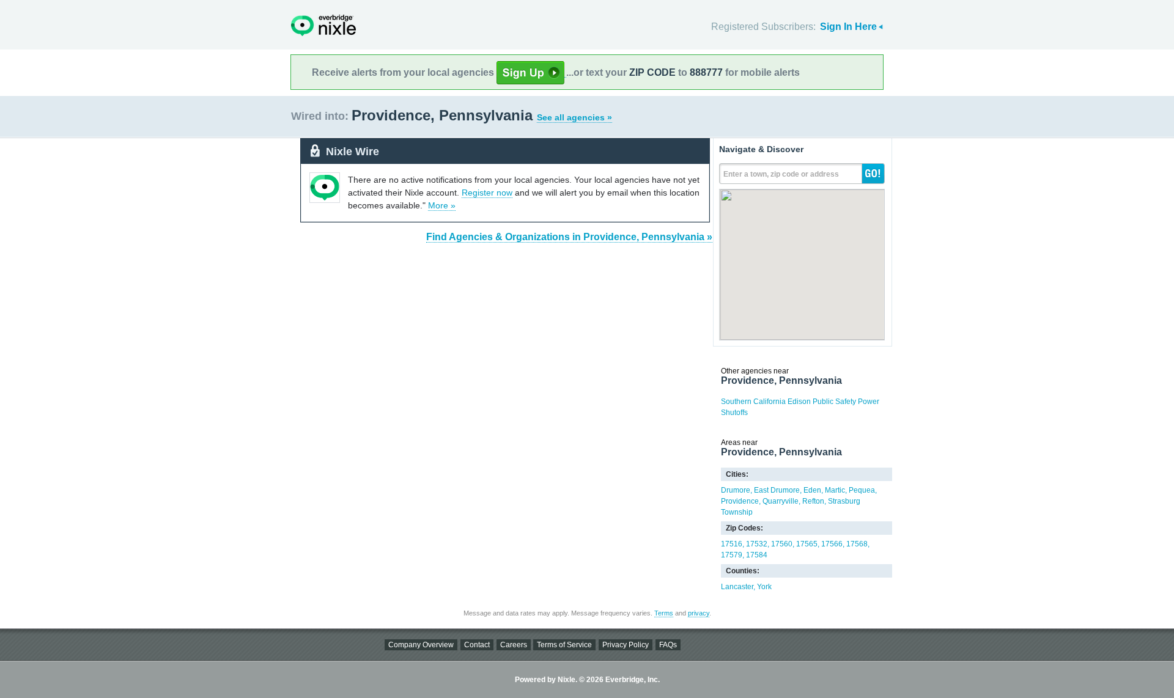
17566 (832, 544)
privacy (698, 613)
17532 (756, 544)
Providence (740, 501)
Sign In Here (848, 26)
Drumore (735, 490)
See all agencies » (574, 117)
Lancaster (737, 586)
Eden (812, 490)
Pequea (862, 490)
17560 (781, 544)
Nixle (323, 25)
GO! (873, 173)
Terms (663, 613)
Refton (813, 501)
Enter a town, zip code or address (781, 174)
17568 (857, 544)
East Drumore (777, 490)
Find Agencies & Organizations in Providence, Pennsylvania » (569, 237)
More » (442, 205)
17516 (731, 544)
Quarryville (780, 501)
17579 (731, 555)
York (764, 586)
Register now (487, 192)
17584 (756, 555)
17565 (807, 544)
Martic (835, 490)
